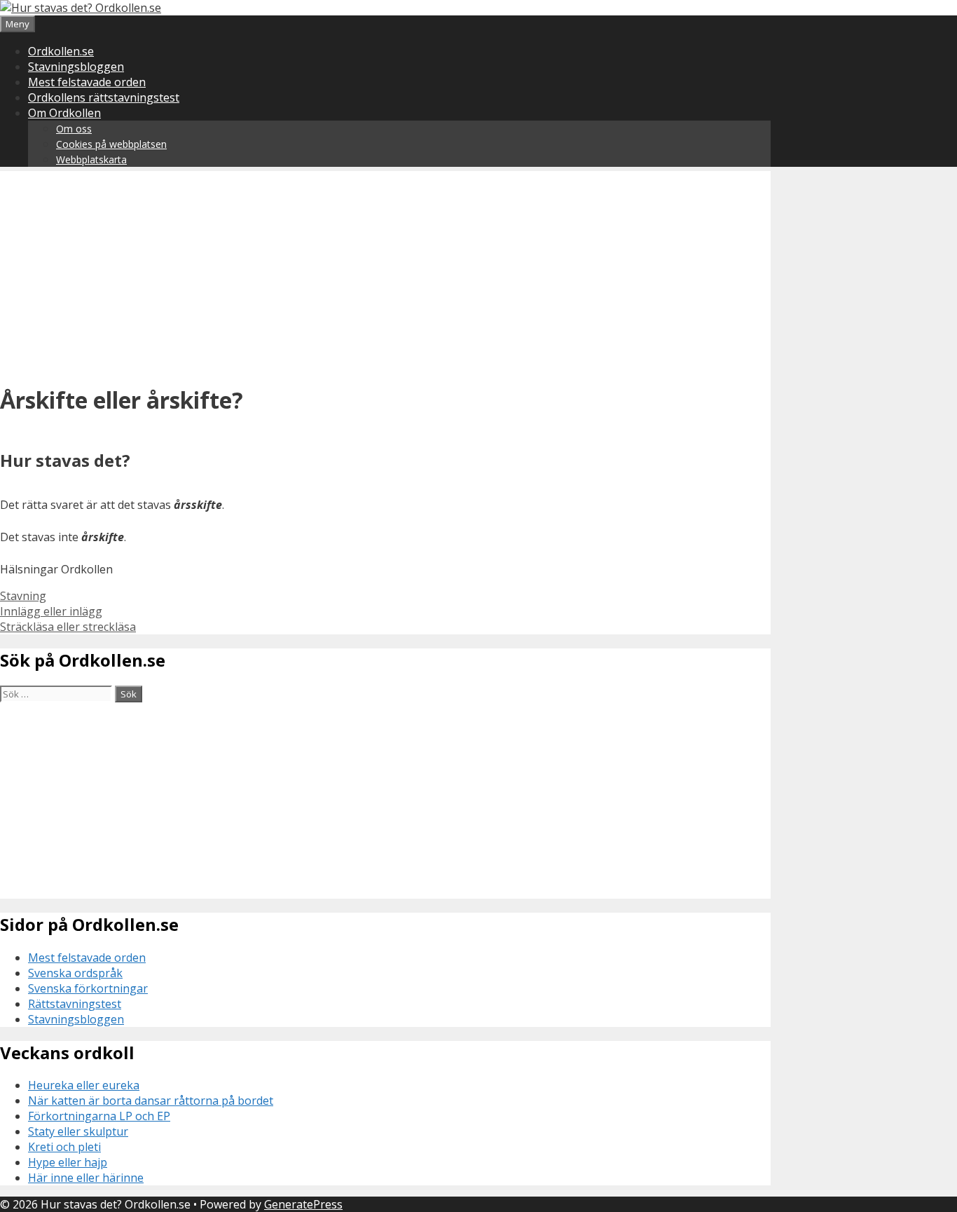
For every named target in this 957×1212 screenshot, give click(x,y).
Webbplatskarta (91, 159)
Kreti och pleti (64, 1147)
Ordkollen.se (61, 51)
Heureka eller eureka (83, 1085)
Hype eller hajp (67, 1162)
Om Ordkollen (64, 113)
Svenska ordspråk (75, 973)
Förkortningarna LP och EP (99, 1116)
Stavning (23, 596)
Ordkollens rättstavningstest (103, 97)
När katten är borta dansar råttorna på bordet (150, 1100)
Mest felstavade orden (87, 82)
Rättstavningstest (74, 1004)
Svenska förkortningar (88, 988)
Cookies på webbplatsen (111, 144)
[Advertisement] (385, 269)
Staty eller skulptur (78, 1131)
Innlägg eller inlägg (51, 611)
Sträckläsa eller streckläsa (68, 626)
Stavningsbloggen (76, 66)
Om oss (74, 128)
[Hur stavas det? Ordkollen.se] (80, 7)
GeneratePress (303, 1204)
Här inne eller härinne (86, 1177)
